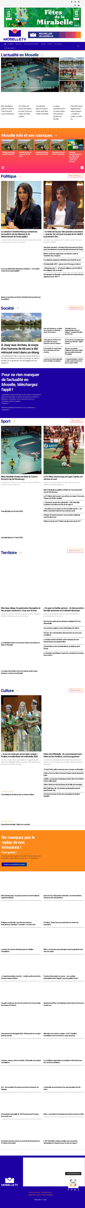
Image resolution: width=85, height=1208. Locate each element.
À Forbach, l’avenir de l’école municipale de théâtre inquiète (62, 795)
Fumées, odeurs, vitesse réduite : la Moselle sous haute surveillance (21, 1061)
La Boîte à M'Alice (7, 791)
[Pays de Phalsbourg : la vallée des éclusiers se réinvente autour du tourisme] (53, 319)
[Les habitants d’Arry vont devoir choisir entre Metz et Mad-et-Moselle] (42, 100)
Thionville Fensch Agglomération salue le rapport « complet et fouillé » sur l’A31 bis (74, 331)
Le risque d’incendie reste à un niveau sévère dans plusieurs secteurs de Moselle (19, 672)
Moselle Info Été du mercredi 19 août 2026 (25, 154)
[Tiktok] (75, 5)
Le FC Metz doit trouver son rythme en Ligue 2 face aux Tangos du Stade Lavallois (25, 111)
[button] (78, 46)
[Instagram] (75, 2)
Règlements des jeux (34, 1195)
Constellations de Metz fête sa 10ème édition (17, 794)
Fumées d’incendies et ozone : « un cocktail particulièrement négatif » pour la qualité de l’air (61, 977)
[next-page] (82, 167)
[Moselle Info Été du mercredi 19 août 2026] (26, 144)
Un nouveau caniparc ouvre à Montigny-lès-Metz (61, 628)
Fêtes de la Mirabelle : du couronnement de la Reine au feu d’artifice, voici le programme (63, 755)
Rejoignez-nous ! (47, 1192)
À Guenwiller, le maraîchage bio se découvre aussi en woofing (52, 350)
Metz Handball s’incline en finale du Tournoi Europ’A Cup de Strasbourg (19, 477)
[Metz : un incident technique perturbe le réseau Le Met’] (64, 1103)
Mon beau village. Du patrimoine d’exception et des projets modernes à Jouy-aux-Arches (20, 609)
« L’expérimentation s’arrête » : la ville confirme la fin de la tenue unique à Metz (74, 361)
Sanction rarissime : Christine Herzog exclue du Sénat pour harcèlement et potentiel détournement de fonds (63, 248)
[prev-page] (2, 167)
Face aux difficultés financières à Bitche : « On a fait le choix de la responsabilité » (20, 270)
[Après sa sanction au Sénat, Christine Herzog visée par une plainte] (21, 285)
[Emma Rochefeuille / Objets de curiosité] (21, 808)
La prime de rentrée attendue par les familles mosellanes (53, 360)
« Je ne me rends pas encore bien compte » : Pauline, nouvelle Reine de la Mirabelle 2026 (20, 755)
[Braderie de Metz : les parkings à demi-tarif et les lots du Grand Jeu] (64, 992)
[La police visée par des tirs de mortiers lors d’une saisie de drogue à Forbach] (21, 992)
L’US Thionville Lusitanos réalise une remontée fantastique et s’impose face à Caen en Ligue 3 (60, 1142)
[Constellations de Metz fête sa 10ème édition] (21, 778)
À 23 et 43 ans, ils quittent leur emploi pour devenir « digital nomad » (74, 341)
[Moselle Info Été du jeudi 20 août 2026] (9, 144)
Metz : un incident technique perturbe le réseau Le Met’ (64, 1114)
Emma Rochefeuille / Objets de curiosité (15, 824)
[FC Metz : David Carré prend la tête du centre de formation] (64, 911)
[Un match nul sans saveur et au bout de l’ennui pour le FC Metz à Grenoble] (21, 1130)
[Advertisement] (54, 1172)
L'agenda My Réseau (73, 1173)
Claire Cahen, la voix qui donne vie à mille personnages (63, 784)
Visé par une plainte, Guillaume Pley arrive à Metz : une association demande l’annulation (74, 351)
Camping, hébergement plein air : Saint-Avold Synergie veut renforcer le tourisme (75, 157)
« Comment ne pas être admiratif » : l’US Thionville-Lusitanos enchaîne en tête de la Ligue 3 (62, 503)
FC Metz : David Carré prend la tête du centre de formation (61, 923)
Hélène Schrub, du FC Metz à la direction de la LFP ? (62, 521)
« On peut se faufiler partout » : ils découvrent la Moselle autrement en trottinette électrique (64, 609)
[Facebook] (71, 2)
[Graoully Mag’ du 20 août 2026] (21, 499)
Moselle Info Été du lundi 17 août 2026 (58, 153)
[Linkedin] (78, 5)
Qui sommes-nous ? (35, 1192)
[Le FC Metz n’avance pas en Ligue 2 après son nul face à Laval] (71, 74)
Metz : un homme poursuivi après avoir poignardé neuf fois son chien (63, 950)
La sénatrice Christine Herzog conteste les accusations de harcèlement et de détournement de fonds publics (19, 234)
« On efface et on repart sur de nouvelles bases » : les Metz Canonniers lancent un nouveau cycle (63, 510)
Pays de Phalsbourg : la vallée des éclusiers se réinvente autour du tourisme (53, 330)
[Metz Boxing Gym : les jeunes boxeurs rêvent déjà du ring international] (21, 884)
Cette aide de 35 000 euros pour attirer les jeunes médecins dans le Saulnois (52, 341)
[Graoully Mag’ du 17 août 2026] (21, 525)
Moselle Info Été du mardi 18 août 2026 (42, 153)
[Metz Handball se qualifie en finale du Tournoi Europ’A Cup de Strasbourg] (7, 100)
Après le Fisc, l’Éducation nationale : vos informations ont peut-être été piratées (62, 897)
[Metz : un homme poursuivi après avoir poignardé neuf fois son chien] (64, 938)
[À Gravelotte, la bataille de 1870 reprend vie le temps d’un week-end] (21, 1103)
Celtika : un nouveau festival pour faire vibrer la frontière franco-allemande (64, 780)
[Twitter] (78, 2)
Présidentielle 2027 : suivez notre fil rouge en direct (62, 264)
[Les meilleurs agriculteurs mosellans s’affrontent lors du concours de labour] (64, 1049)
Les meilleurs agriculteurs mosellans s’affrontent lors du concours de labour (63, 1061)
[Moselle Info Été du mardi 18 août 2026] (42, 144)
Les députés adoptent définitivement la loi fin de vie (62, 260)
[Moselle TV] (15, 35)
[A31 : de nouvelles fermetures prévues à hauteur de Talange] (21, 1076)
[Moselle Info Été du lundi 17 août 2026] (59, 144)
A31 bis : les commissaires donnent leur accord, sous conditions (63, 634)
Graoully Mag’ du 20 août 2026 (12, 511)
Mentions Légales (47, 1195)
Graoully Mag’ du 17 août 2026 (12, 537)
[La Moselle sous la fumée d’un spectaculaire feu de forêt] (64, 1076)
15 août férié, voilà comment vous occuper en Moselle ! (63, 769)
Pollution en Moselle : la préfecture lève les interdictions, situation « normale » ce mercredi (18, 923)
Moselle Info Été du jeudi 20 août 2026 (8, 153)
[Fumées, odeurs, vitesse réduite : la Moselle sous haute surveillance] (21, 1049)
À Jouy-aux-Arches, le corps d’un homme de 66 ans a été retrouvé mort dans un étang (20, 348)
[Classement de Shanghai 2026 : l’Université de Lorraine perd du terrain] (21, 1022)
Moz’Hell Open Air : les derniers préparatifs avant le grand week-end (62, 789)
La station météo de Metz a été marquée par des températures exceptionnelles (61, 640)
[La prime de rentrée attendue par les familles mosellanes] (21, 938)
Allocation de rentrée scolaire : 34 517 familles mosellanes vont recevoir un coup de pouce (60, 1034)
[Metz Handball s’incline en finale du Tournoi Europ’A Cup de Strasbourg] (30, 74)
